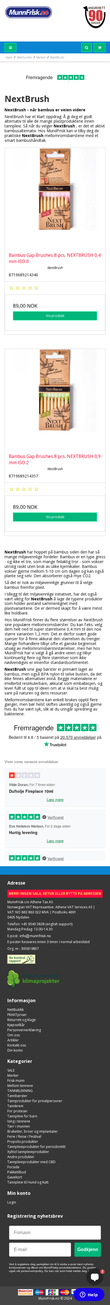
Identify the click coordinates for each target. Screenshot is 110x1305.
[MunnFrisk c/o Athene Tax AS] (28, 12)
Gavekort (14, 1177)
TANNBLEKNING (20, 1090)
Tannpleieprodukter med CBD (31, 1161)
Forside (13, 1167)
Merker (13, 1075)
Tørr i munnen (18, 1126)
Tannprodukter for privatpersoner (34, 1100)
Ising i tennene (18, 1121)
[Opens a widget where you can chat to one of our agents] (88, 1295)
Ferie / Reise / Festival (24, 1136)
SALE (11, 1070)
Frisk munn (16, 1080)
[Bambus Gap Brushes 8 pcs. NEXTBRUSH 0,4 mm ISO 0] (55, 198)
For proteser (17, 1111)
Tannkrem (15, 1106)
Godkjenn (87, 1249)
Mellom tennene (20, 1085)
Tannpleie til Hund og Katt (28, 1182)
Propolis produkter (22, 1141)
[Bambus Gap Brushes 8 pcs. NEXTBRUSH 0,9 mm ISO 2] (55, 399)
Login (11, 1202)
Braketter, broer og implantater (32, 1131)
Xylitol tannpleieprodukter (28, 1151)
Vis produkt (55, 315)
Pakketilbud (16, 1172)
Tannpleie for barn (22, 1116)
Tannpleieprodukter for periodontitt (36, 1146)
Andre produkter (20, 1156)
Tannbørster (17, 1095)
